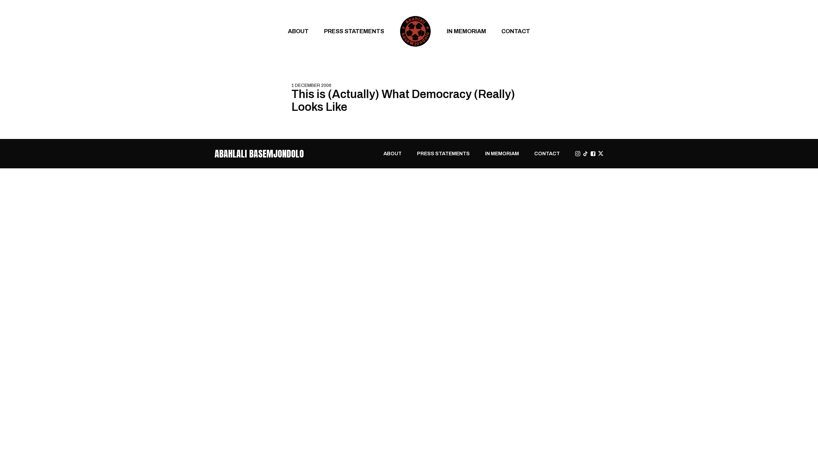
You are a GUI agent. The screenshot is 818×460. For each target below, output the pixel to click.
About (298, 31)
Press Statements (354, 31)
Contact (515, 31)
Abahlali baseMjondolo (259, 153)
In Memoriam (466, 31)
